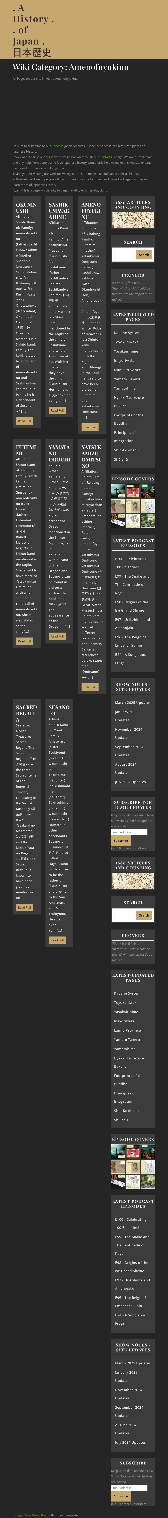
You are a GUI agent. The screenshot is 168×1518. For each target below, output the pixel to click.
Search (133, 242)
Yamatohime (125, 388)
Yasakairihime (126, 351)
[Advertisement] (84, 112)
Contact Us (107, 157)
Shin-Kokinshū (126, 450)
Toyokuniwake (126, 342)
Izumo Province (127, 370)
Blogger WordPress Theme (31, 1515)
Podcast (57, 146)
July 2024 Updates (130, 782)
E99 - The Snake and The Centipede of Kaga (132, 584)
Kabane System (127, 332)
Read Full (23, 420)
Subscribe (121, 840)
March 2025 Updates (133, 702)
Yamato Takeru (127, 379)
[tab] (152, 29)
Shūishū (121, 459)
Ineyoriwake (124, 360)
